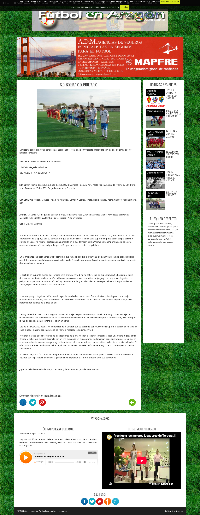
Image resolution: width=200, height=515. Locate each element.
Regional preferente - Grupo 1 (155, 133)
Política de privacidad (174, 511)
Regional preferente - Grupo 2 (155, 154)
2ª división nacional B (151, 92)
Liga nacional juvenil (152, 194)
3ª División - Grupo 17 (155, 113)
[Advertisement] (163, 296)
